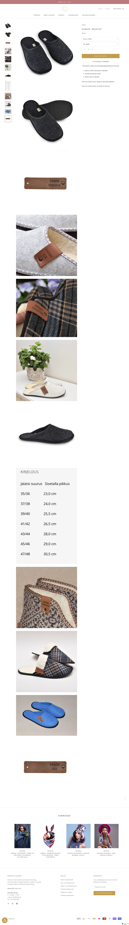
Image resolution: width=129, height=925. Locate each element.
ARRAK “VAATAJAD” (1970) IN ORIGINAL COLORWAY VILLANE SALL (22, 855)
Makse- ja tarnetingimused (68, 886)
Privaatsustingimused (67, 889)
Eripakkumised (89, 15)
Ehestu (61, 15)
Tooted (37, 15)
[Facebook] (8, 903)
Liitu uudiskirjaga (104, 893)
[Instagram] (12, 903)
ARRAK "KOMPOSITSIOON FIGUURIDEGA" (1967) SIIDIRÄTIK (50, 855)
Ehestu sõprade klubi (67, 880)
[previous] (6, 840)
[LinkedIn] (17, 903)
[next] (123, 840)
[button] (125, 924)
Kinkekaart (73, 15)
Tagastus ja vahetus (66, 892)
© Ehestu (11, 919)
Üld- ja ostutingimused (67, 883)
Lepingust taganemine (67, 895)
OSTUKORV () (118, 8)
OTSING (107, 8)
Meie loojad (49, 15)
